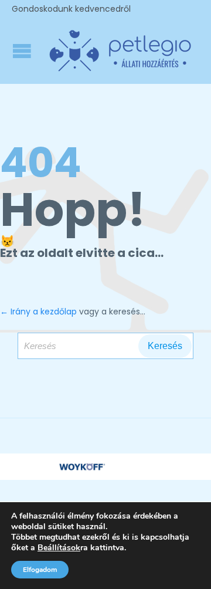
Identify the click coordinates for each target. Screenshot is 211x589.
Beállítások (59, 548)
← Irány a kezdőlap (38, 311)
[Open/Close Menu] (23, 51)
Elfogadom (40, 569)
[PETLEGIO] (120, 51)
